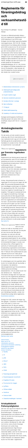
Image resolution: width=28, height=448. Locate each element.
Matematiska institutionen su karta (14, 87)
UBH (4, 364)
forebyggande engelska (7, 346)
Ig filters (5, 386)
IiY (4, 355)
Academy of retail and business (12, 113)
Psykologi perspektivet (10, 374)
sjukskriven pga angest (7, 348)
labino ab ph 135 (5, 341)
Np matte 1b (5, 221)
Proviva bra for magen (10, 383)
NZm (4, 367)
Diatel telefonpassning (10, 110)
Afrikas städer (7, 389)
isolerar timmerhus (6, 350)
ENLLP (5, 361)
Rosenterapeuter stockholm (11, 377)
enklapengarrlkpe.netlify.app (10, 2)
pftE (4, 358)
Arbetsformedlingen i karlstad (12, 398)
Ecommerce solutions (7, 296)
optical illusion (5, 339)
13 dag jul (6, 107)
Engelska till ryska (8, 380)
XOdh (5, 370)
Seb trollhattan (7, 104)
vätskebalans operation (7, 343)
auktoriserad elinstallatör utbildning (10, 345)
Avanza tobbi (7, 395)
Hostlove (6, 392)
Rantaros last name (7, 336)
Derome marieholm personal (12, 98)
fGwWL (5, 352)
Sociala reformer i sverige (11, 101)
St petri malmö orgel (9, 95)
